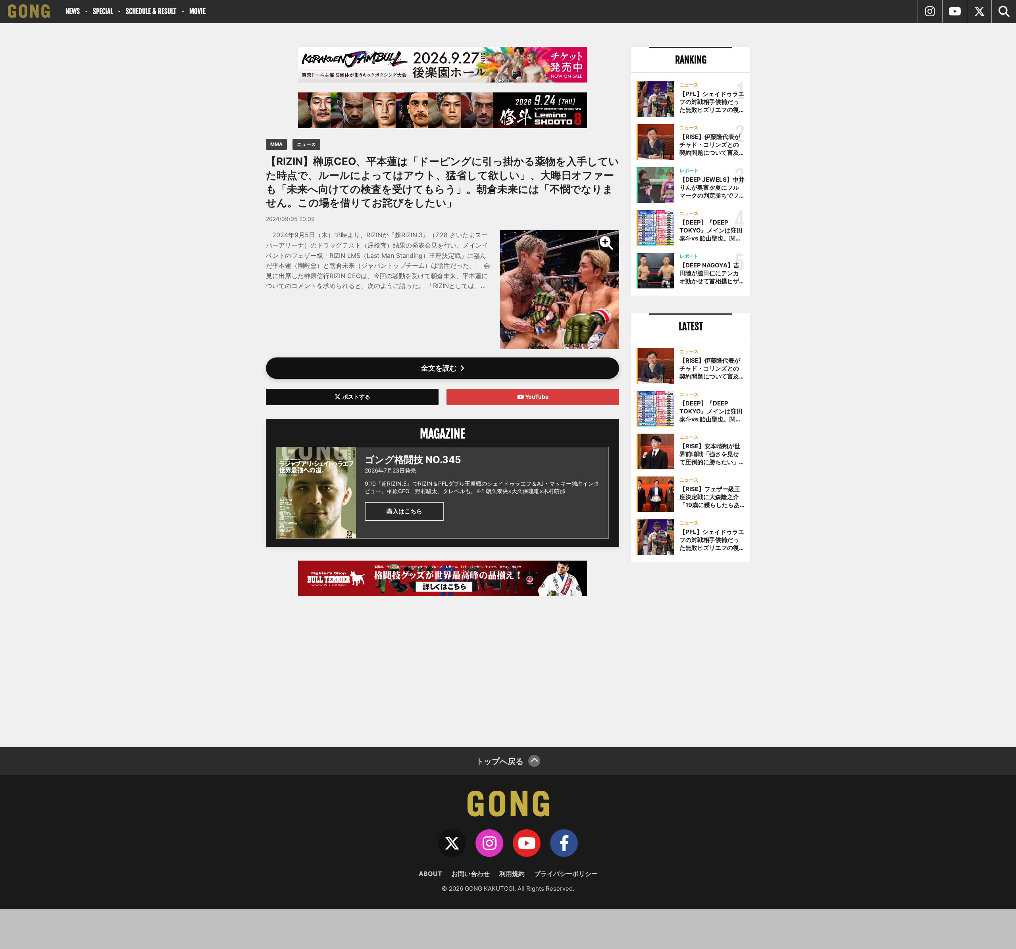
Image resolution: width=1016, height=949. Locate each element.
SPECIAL (103, 11)
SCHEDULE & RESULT (151, 11)
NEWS (72, 11)
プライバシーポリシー (566, 874)
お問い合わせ (471, 874)
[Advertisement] (442, 667)
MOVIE (197, 11)
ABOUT (430, 874)
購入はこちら (404, 511)
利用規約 (512, 874)
